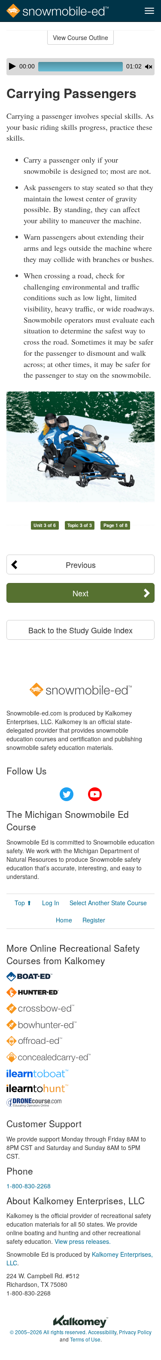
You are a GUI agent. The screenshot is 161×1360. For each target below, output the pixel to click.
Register (93, 920)
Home (64, 920)
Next (80, 592)
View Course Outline (80, 37)
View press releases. (83, 1241)
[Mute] (148, 66)
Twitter (66, 794)
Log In (50, 902)
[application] (80, 66)
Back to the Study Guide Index (80, 629)
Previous (81, 564)
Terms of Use (85, 1339)
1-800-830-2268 (28, 1185)
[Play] (12, 66)
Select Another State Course (108, 902)
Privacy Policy (135, 1331)
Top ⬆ (23, 902)
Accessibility (102, 1331)
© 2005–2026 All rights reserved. (48, 1331)
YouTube (95, 794)
